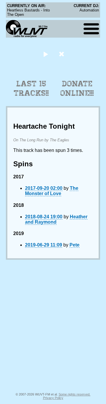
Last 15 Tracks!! (31, 88)
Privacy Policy (53, 398)
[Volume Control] (62, 54)
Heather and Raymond (56, 219)
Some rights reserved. (74, 394)
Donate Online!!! (77, 88)
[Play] (45, 54)
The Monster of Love (51, 191)
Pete (74, 244)
